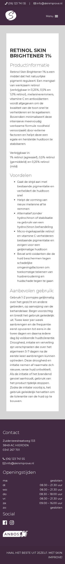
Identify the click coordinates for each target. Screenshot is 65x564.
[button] (49, 16)
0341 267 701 (11, 449)
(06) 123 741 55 (17, 3)
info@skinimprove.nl (49, 3)
